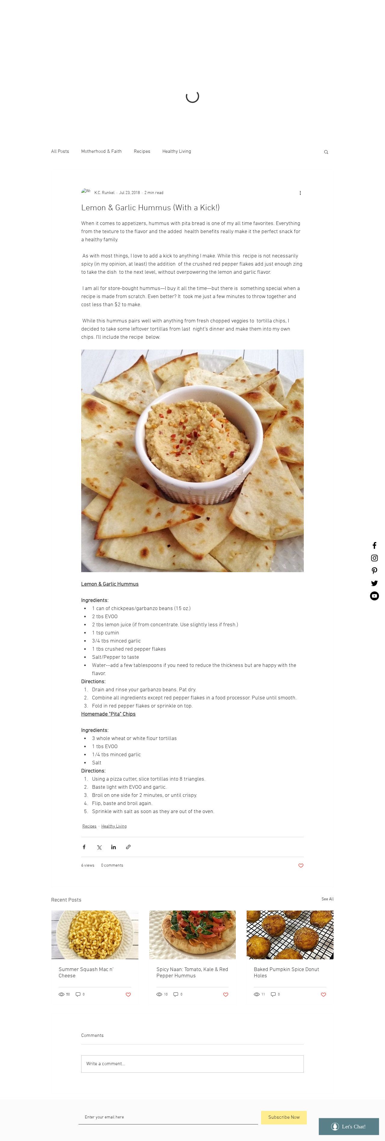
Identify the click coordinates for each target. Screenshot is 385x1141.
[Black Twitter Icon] (374, 583)
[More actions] (300, 116)
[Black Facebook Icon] (374, 545)
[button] (326, 75)
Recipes (142, 75)
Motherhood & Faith (101, 75)
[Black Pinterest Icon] (374, 570)
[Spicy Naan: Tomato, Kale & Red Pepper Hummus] (192, 858)
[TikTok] (168, 1101)
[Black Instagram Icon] (374, 558)
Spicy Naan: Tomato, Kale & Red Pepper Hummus (192, 896)
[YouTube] (374, 595)
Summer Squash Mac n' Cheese (86, 896)
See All (328, 823)
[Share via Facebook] (84, 771)
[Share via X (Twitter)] (99, 771)
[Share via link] (128, 771)
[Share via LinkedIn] (113, 771)
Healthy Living (176, 75)
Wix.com (240, 1114)
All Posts (60, 75)
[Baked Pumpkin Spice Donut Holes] (290, 858)
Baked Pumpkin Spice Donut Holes (286, 896)
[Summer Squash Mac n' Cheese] (94, 858)
